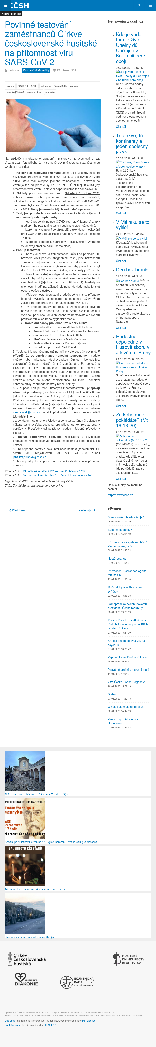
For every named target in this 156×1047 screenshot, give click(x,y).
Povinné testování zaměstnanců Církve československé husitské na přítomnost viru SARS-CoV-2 (51, 43)
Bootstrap (10, 1020)
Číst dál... (122, 126)
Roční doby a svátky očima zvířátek (125, 589)
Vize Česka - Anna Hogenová (127, 682)
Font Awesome (13, 1025)
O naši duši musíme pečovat (126, 707)
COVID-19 (23, 86)
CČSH (34, 86)
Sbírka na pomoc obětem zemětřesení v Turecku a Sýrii (36, 794)
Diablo (112, 694)
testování (50, 92)
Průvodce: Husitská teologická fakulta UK (127, 573)
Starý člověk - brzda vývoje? (126, 517)
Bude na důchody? (120, 530)
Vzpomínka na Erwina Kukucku (128, 657)
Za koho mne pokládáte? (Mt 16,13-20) (132, 420)
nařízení (74, 86)
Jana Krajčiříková (15, 92)
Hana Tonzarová (134, 1015)
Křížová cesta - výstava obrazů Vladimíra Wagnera (127, 544)
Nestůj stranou (117, 558)
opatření (10, 86)
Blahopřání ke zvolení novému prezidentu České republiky (127, 606)
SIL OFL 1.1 (50, 1025)
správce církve (34, 92)
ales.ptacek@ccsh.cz (26, 412)
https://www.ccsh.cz (120, 495)
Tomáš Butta (60, 86)
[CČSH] (16, 5)
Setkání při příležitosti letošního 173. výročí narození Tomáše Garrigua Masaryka (51, 842)
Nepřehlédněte (11, 14)
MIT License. (89, 1020)
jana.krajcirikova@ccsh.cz (29, 457)
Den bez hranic (132, 269)
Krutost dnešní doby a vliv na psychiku (126, 643)
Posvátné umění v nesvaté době (128, 669)
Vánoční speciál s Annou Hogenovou (123, 721)
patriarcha (46, 86)
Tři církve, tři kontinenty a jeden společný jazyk (132, 143)
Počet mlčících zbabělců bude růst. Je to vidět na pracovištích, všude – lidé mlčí (128, 624)
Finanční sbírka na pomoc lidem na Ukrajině (30, 937)
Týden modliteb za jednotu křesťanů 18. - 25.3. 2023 (35, 889)
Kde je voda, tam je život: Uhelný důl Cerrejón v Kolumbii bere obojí (130, 47)
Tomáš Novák (47, 1015)
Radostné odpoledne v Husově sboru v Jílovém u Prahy (133, 344)
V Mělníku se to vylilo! (133, 224)
